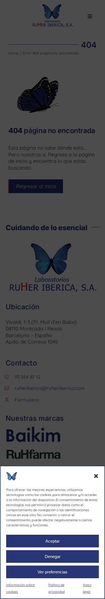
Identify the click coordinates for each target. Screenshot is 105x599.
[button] (96, 476)
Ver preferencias (52, 572)
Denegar (52, 556)
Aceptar (52, 541)
